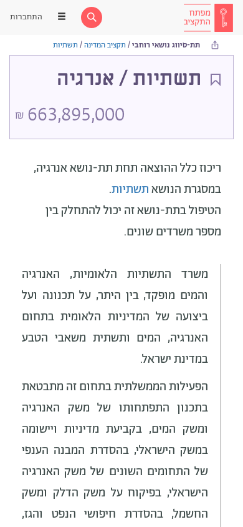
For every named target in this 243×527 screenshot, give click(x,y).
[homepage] (208, 17)
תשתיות (65, 45)
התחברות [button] (26, 17)
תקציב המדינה (105, 45)
